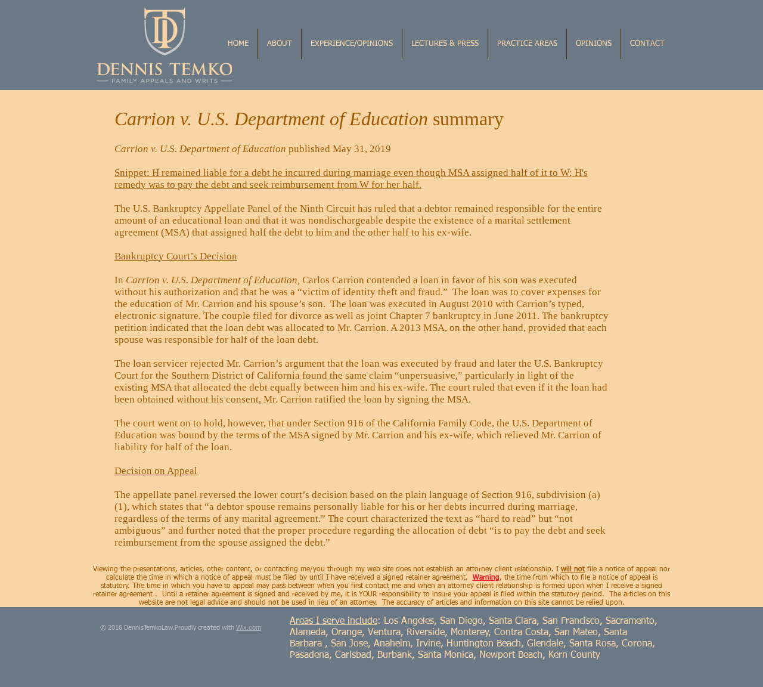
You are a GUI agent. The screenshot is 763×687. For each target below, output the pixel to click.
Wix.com (248, 627)
